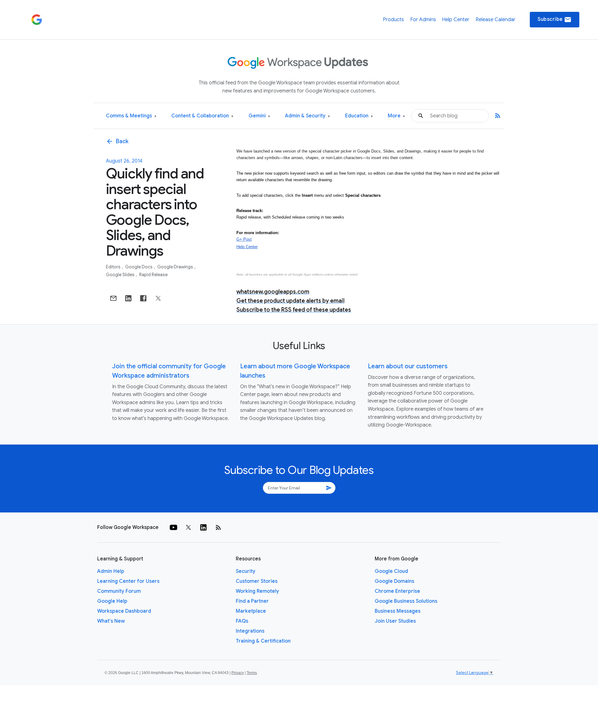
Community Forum (119, 591)
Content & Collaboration (202, 116)
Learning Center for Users (128, 581)
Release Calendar (495, 20)
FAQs (242, 621)
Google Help (112, 601)
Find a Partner (252, 601)
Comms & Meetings (131, 116)
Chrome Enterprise (397, 591)
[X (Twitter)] (188, 527)
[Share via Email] (113, 298)
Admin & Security (307, 116)
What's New (111, 621)
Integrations (250, 631)
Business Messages (397, 611)
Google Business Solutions (406, 601)
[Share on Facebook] (143, 298)
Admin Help (110, 571)
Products (393, 20)
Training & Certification (263, 641)
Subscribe (555, 19)
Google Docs (139, 267)
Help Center (455, 20)
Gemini (259, 116)
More (396, 116)
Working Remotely (257, 591)
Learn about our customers (408, 366)
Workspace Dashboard (124, 611)
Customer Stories (257, 581)
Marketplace (251, 611)
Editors (113, 267)
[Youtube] (173, 527)
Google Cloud (391, 571)
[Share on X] (158, 298)
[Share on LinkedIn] (128, 298)
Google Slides (120, 274)
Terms (252, 673)
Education (359, 116)
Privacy (237, 673)
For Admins (423, 20)
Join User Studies (395, 621)
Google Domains (394, 581)
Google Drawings (175, 267)
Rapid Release (153, 274)
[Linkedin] (203, 527)
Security (245, 571)
